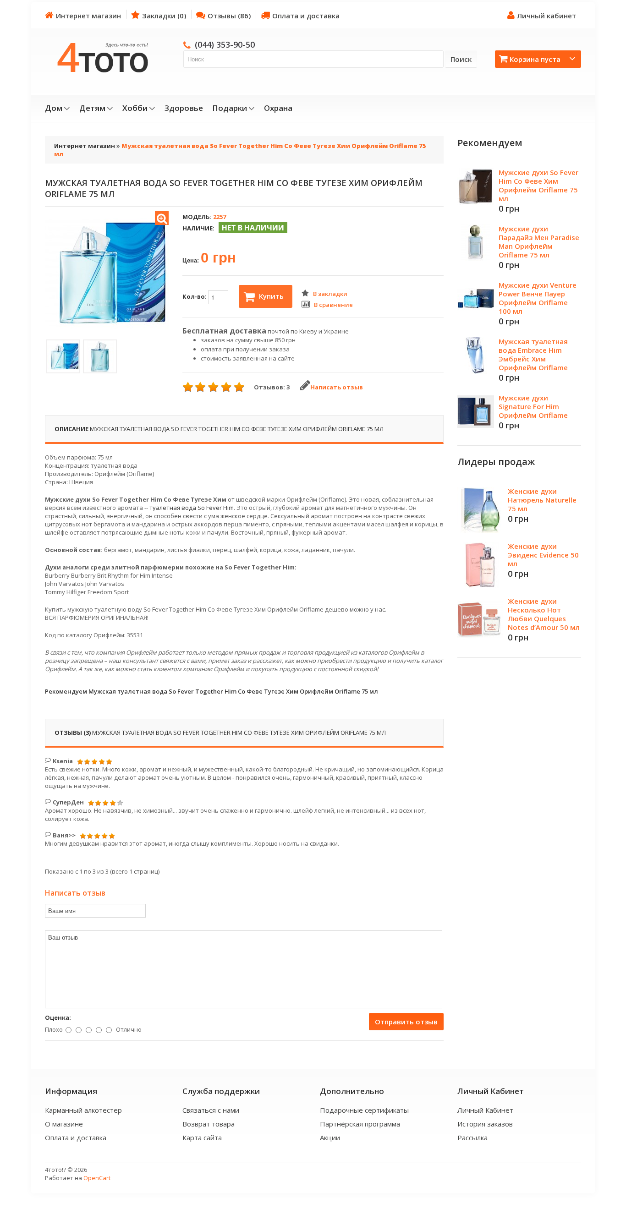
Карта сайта (202, 1137)
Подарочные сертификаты (364, 1110)
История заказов (485, 1123)
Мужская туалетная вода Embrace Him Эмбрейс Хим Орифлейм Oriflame (533, 354)
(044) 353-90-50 (225, 44)
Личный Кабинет (485, 1110)
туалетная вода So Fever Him (191, 507)
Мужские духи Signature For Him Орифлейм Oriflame (533, 406)
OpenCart (96, 1178)
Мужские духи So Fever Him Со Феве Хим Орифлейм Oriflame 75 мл (538, 185)
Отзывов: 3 (272, 387)
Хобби (135, 108)
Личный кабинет (546, 15)
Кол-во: (195, 296)
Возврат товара (208, 1123)
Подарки (229, 108)
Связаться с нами (210, 1110)
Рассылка (472, 1137)
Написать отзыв (336, 387)
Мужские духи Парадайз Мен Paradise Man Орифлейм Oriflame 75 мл (539, 241)
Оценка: (58, 1017)
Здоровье (184, 108)
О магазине (64, 1123)
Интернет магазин (88, 15)
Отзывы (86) (229, 15)
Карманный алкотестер (83, 1110)
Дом (53, 108)
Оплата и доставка (306, 15)
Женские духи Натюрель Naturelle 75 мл (542, 500)
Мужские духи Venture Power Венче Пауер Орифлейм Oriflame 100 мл (538, 298)
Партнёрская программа (360, 1123)
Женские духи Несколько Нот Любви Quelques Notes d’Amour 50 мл (544, 614)
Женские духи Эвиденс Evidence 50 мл (543, 554)
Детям (92, 108)
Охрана (278, 108)
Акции (330, 1137)
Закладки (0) (164, 15)
